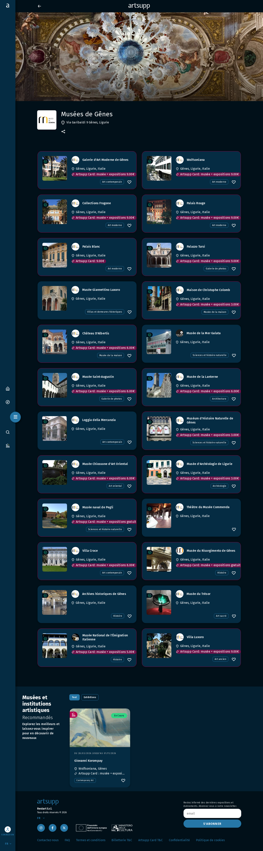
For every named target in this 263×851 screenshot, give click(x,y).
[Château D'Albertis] (54, 342)
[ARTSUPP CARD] (8, 445)
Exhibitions (90, 697)
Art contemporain (112, 181)
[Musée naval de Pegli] (54, 516)
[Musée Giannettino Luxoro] (54, 298)
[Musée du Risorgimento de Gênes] (159, 559)
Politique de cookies (210, 840)
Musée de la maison (215, 312)
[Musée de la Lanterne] (159, 385)
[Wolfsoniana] (159, 168)
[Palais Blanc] (54, 255)
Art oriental (115, 486)
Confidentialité (179, 840)
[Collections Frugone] (54, 211)
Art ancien (220, 659)
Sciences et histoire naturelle (209, 355)
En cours (119, 715)
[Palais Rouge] (159, 211)
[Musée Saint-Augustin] (54, 385)
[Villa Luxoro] (159, 645)
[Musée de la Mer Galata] (159, 341)
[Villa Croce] (54, 559)
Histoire (221, 572)
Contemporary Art (85, 780)
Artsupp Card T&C (150, 840)
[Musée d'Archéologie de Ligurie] (159, 472)
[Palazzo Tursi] (159, 255)
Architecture (219, 398)
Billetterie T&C (121, 840)
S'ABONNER (212, 824)
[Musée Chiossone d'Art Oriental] (54, 472)
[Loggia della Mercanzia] (54, 428)
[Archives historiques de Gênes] (54, 602)
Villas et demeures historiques (104, 311)
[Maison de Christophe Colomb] (159, 298)
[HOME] (8, 388)
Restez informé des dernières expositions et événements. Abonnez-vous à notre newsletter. (210, 804)
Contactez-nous (48, 840)
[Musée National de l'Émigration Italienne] (54, 645)
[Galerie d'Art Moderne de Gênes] (54, 168)
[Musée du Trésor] (159, 602)
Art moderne (219, 181)
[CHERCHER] (8, 432)
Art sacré (221, 616)
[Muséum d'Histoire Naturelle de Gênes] (159, 428)
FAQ (67, 840)
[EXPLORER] (8, 402)
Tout (74, 697)
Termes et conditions (90, 840)
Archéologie (219, 486)
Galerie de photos (216, 268)
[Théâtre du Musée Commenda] (159, 515)
